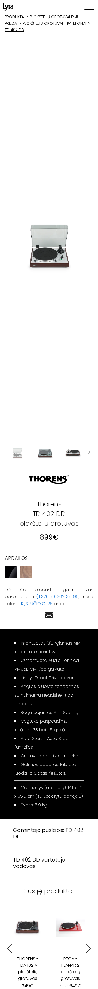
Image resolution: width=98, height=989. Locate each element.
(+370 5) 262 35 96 (57, 597)
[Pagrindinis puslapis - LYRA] (8, 7)
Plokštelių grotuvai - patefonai (54, 23)
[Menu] (89, 7)
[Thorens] (49, 479)
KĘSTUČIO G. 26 (37, 604)
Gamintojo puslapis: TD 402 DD (48, 833)
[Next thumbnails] (89, 453)
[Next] (88, 948)
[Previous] (9, 948)
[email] (49, 616)
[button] (49, 246)
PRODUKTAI (15, 17)
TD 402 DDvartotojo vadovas (39, 863)
